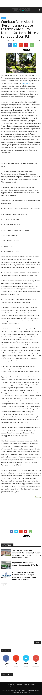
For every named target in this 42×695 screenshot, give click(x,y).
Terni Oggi (6, 40)
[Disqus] (21, 615)
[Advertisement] (21, 3)
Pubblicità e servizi (29, 685)
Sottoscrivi (36, 656)
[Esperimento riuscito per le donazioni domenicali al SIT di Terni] (6, 565)
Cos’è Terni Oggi (10, 685)
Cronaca (3, 18)
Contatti (19, 685)
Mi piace (6, 656)
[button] (39, 10)
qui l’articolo (27, 83)
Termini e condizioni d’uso (18, 687)
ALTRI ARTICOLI (7, 545)
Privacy (30, 687)
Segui (16, 656)
